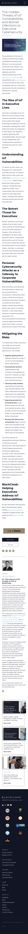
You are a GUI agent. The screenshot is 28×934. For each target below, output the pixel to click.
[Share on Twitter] (6, 551)
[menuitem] (14, 854)
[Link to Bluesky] (8, 805)
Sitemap (4, 926)
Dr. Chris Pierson (7, 35)
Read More (7, 723)
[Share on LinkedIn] (10, 551)
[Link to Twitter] (5, 805)
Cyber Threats (7, 772)
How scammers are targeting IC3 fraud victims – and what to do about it (13, 777)
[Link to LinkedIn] (3, 805)
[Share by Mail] (13, 551)
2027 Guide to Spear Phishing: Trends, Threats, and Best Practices (13, 718)
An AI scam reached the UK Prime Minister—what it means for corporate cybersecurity (13, 746)
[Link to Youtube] (11, 805)
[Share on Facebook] (3, 551)
